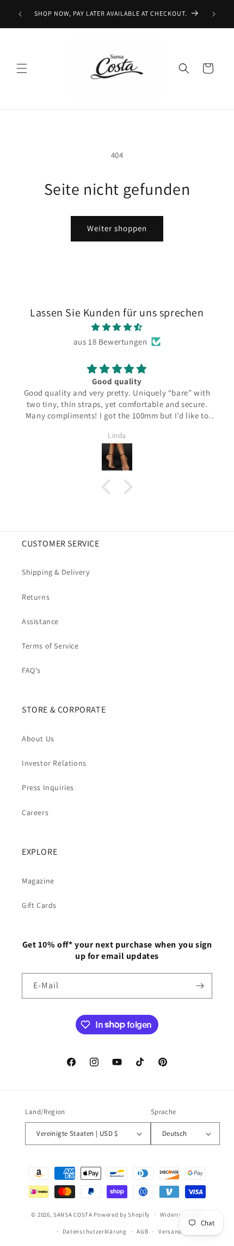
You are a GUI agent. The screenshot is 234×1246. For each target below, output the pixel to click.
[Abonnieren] (200, 986)
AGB (142, 1231)
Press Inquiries (48, 787)
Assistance (40, 621)
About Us (38, 738)
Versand (170, 1231)
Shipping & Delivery (55, 572)
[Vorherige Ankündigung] (20, 14)
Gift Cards (39, 905)
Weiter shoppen (117, 228)
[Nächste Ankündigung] (214, 14)
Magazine (38, 881)
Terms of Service (50, 646)
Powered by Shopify (122, 1214)
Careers (35, 812)
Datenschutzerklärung (95, 1231)
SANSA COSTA (73, 1214)
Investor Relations (54, 763)
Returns (36, 597)
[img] (117, 327)
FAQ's (31, 670)
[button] (22, 68)
